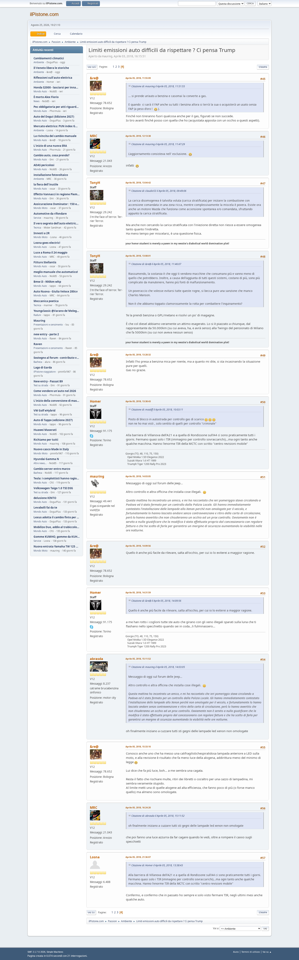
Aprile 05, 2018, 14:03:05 (138, 476)
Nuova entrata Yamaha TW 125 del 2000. (57, 546)
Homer (95, 401)
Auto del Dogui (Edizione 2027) (54, 116)
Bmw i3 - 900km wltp (47, 282)
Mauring (39, 320)
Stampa (263, 66)
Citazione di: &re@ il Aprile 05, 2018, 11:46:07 (156, 264)
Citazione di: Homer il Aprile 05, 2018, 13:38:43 (157, 865)
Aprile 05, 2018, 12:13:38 (138, 135)
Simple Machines (55, 952)
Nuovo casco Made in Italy (51, 449)
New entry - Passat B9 (48, 381)
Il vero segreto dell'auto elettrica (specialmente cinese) (57, 223)
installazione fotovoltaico (51, 175)
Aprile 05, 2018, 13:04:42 (138, 182)
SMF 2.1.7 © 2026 (36, 952)
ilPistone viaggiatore (45, 371)
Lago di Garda (43, 367)
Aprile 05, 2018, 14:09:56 (138, 545)
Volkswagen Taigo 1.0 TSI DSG (53, 488)
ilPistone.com (44, 14)
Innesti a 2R (42, 233)
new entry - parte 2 (46, 334)
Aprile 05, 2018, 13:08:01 (138, 255)
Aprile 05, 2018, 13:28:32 (138, 354)
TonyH (95, 182)
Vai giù (92, 66)
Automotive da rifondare (50, 213)
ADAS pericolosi (44, 165)
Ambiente (39, 62)
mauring (97, 476)
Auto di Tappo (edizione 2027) (53, 420)
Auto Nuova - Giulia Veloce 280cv (56, 291)
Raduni (37, 315)
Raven (38, 344)
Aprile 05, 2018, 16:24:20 (138, 807)
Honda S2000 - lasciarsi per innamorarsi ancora (57, 87)
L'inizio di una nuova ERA (50, 146)
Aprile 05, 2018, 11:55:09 (138, 77)
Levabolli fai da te (45, 507)
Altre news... (40, 463)
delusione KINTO (45, 498)
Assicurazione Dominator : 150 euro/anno (57, 204)
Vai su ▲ (267, 951)
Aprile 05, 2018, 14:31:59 (138, 592)
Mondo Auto (40, 91)
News (36, 101)
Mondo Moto (41, 208)
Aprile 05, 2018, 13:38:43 (138, 401)
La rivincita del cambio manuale (55, 136)
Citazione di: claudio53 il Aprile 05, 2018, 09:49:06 (158, 191)
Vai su (91, 912)
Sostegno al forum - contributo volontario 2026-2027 (57, 358)
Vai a (215, 928)
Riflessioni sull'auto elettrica (53, 77)
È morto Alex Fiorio (46, 97)
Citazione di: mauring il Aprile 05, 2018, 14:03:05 (158, 667)
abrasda (96, 659)
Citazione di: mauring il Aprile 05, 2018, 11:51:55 (158, 86)
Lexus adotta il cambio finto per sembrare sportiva (57, 517)
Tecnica (37, 227)
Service (37, 217)
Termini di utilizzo (250, 951)
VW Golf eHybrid (44, 410)
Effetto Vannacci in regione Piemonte (57, 194)
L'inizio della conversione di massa (57, 401)
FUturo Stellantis (45, 262)
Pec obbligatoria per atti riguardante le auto (57, 107)
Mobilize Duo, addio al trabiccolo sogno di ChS (57, 527)
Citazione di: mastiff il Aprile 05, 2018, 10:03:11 (157, 409)
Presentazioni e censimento (48, 324)
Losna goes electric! (47, 243)
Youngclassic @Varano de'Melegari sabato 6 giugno (57, 311)
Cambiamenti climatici (49, 58)
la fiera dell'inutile (46, 184)
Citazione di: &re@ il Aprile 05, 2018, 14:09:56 (156, 600)
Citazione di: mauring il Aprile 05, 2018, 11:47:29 (158, 144)
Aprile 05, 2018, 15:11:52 (138, 658)
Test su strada (41, 385)
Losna (95, 857)
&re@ (94, 78)
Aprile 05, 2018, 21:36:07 (138, 856)
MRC (93, 136)
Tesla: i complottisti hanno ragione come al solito (57, 478)
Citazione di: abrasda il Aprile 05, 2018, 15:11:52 (157, 816)
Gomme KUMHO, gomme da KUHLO (57, 536)
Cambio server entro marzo (52, 469)
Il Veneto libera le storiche (51, 68)
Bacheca (38, 361)
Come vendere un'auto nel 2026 (55, 391)
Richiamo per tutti (46, 439)
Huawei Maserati (45, 430)
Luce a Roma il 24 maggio (50, 252)
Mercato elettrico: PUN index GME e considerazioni (57, 126)
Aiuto (236, 951)
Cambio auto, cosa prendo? (51, 155)
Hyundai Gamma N (46, 459)
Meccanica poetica (46, 301)
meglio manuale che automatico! (56, 272)
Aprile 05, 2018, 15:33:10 (138, 746)
